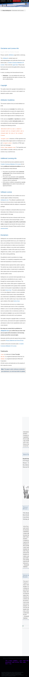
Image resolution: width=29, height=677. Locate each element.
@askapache (12, 658)
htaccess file (19, 658)
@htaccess (5, 658)
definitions (11, 55)
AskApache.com (4, 200)
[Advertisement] (14, 28)
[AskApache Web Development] (5, 4)
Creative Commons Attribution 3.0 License (11, 164)
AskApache (5, 58)
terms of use (8, 290)
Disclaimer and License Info (10, 48)
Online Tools (16, 0)
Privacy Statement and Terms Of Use (14, 340)
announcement (4, 228)
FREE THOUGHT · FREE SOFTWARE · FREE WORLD (23, 1)
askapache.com (5, 330)
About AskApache (6, 10)
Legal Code (15, 64)
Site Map (9, 0)
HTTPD (25, 658)
